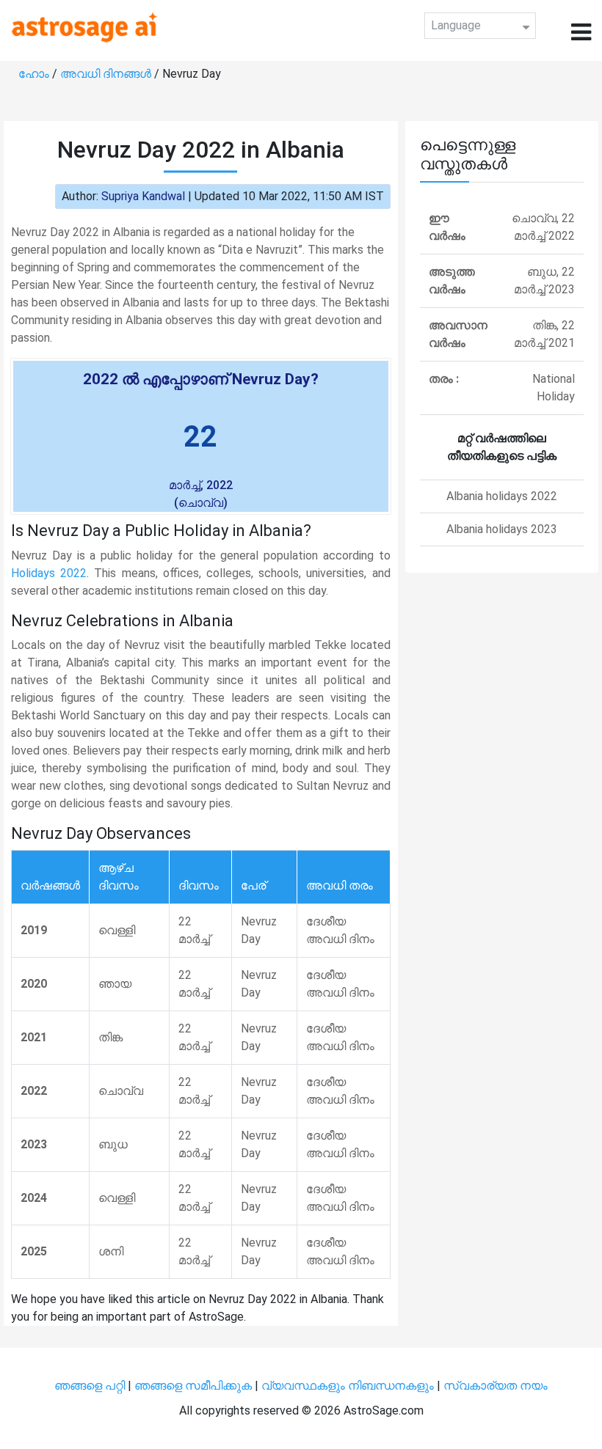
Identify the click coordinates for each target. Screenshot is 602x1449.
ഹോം (35, 74)
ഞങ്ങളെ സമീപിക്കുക (193, 1386)
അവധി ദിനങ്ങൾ (107, 74)
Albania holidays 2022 (501, 496)
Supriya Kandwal (143, 196)
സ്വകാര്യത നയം (495, 1386)
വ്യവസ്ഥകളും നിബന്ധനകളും (349, 1386)
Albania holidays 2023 (501, 529)
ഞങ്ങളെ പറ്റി (89, 1386)
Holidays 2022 (49, 573)
